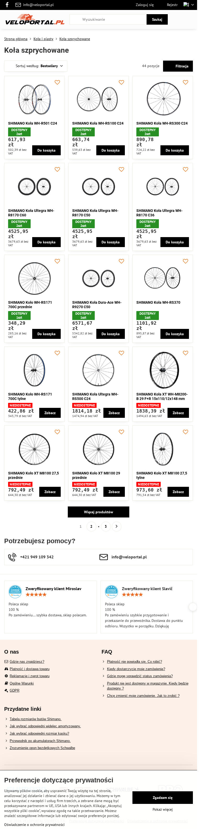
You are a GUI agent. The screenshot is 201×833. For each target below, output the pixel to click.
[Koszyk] (178, 19)
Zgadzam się (162, 797)
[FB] (8, 5)
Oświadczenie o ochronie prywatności (34, 824)
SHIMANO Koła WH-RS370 (158, 302)
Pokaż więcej (163, 809)
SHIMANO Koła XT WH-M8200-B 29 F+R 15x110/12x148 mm (162, 396)
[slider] (36, 594)
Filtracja (181, 66)
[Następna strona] (116, 526)
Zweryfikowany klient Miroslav (53, 588)
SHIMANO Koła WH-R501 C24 (32, 123)
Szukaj (157, 19)
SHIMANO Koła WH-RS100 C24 (98, 123)
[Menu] (191, 19)
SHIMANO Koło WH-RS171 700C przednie (30, 304)
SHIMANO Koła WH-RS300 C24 (162, 123)
